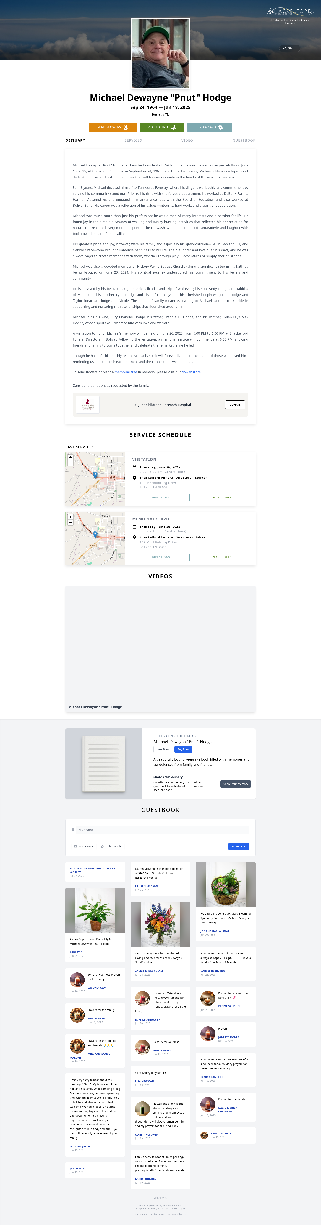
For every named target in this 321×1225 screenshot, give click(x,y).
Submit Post (238, 846)
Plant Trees (221, 497)
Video (187, 140)
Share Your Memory (235, 784)
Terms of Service (170, 1208)
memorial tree (126, 372)
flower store (191, 372)
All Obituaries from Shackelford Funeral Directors (290, 22)
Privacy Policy (150, 1208)
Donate (235, 404)
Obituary (75, 140)
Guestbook (244, 140)
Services (133, 140)
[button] (95, 475)
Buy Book (183, 749)
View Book (163, 749)
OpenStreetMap (164, 1214)
